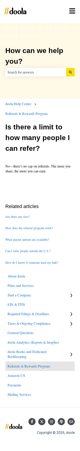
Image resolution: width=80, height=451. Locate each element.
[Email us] (71, 421)
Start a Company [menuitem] (19, 295)
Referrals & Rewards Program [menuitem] (29, 366)
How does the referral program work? (29, 228)
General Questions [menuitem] (21, 332)
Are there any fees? (17, 216)
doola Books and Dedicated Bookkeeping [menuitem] (27, 354)
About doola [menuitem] (16, 276)
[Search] (70, 72)
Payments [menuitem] (14, 385)
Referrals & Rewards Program (26, 113)
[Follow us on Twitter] (41, 421)
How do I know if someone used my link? (31, 262)
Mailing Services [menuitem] (19, 394)
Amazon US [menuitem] (16, 375)
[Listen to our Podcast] (61, 421)
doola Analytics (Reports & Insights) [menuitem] (33, 342)
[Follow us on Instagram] (51, 421)
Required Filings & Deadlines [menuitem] (28, 313)
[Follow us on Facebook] (32, 421)
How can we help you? (34, 56)
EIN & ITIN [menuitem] (16, 304)
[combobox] (35, 72)
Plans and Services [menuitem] (21, 285)
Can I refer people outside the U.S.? (28, 251)
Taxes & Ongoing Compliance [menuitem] (29, 323)
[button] (71, 295)
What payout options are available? (27, 239)
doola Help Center (18, 103)
